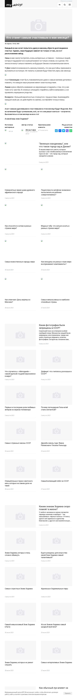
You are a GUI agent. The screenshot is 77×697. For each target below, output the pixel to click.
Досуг (18, 4)
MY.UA (9, 3)
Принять (68, 693)
